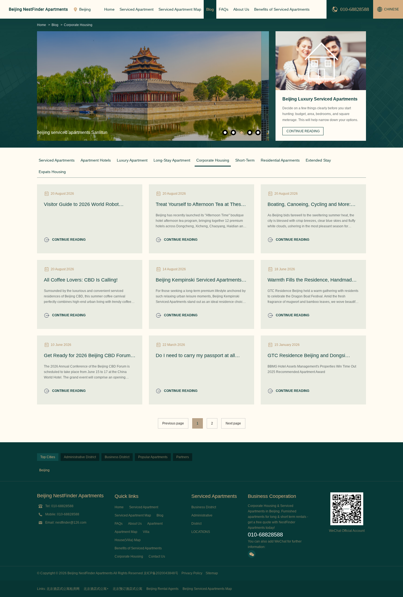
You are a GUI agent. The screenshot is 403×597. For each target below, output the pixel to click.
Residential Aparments (280, 160)
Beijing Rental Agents (162, 589)
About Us (241, 9)
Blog (210, 9)
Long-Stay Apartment (172, 160)
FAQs (223, 9)
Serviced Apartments (57, 160)
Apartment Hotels (96, 160)
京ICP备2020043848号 (161, 573)
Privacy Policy (191, 573)
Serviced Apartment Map (179, 9)
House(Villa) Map (128, 540)
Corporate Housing (78, 25)
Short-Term (245, 160)
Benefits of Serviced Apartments (282, 9)
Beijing (44, 470)
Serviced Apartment (137, 9)
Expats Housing (52, 172)
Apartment (155, 524)
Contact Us (157, 556)
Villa (146, 532)
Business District (203, 507)
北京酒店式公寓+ (96, 589)
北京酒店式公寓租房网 (63, 589)
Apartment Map (126, 532)
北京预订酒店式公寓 (127, 589)
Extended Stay (318, 160)
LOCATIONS (200, 532)
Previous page (173, 423)
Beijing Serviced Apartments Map (207, 589)
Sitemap (212, 573)
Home (109, 9)
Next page (233, 423)
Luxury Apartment (132, 160)
